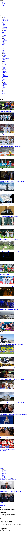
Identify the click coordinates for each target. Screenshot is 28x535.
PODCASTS (4, 90)
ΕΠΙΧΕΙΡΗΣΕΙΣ (5, 27)
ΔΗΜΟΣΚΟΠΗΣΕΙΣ (5, 54)
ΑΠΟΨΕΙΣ (3, 44)
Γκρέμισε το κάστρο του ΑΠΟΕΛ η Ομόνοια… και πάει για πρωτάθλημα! (10, 146)
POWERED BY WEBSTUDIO (12, 479)
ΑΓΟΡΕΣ (4, 61)
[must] (2, 471)
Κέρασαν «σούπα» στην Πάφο (4, 169)
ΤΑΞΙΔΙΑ (4, 42)
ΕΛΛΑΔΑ (4, 23)
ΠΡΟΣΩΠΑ (4, 83)
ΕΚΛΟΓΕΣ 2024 (5, 53)
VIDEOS (3, 91)
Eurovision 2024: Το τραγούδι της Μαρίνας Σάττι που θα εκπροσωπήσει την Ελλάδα (12, 379)
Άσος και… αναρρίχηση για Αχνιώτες (5, 111)
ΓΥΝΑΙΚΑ (4, 41)
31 (2, 450)
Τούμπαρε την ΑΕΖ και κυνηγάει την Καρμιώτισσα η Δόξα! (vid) (9, 239)
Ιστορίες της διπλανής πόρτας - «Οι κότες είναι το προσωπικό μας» (9, 251)
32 (3, 450)
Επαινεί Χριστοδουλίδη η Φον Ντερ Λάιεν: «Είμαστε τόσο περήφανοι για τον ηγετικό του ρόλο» (13, 414)
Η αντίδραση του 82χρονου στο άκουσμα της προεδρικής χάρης (9, 367)
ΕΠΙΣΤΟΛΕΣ (3, 93)
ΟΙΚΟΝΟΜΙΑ (4, 59)
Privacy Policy (8, 478)
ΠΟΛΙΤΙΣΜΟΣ (3, 33)
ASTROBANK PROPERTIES (6, 62)
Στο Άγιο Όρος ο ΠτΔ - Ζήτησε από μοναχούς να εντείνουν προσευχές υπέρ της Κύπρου (12, 181)
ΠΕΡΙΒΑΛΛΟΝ (5, 84)
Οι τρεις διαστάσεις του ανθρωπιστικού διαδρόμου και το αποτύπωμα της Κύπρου (11, 344)
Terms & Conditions (4, 478)
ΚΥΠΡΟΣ (3, 50)
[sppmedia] (1, 468)
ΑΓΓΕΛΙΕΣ (3, 74)
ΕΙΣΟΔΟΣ (3, 48)
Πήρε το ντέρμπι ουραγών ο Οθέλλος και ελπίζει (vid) (7, 134)
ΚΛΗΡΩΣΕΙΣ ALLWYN (6, 58)
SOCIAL (4, 39)
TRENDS (4, 63)
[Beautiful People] (4, 473)
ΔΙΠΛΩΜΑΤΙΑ (4, 55)
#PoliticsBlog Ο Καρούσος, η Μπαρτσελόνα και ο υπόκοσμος (10, 491)
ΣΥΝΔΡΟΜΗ (1, 526)
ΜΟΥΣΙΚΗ (4, 35)
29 (1, 450)
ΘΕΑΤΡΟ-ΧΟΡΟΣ (5, 34)
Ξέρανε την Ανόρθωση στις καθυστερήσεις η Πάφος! (7, 286)
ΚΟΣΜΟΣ (3, 32)
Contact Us (14, 478)
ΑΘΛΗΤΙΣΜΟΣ (3, 22)
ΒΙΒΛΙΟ (4, 36)
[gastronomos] (3, 476)
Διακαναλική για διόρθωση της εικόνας (5, 437)
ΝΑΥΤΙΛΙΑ (4, 64)
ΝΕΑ (3, 38)
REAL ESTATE (5, 26)
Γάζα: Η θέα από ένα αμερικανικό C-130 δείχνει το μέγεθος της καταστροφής (11, 204)
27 (0, 450)
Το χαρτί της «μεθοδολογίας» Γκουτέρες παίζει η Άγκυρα (10, 503)
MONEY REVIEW (5, 28)
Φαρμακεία (3, 5)
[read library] (3, 477)
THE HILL (4, 45)
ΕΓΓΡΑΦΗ (1, 517)
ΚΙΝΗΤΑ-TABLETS (5, 78)
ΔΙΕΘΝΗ (4, 24)
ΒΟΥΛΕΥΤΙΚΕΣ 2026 (5, 19)
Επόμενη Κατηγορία (2, 505)
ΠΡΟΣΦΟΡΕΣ (3, 92)
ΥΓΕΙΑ (4, 51)
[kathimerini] (3, 472)
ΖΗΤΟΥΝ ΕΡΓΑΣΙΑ (5, 76)
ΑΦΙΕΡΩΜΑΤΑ (3, 80)
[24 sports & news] (4, 470)
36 (5, 450)
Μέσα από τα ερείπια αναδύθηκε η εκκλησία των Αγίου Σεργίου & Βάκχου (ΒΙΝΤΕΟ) (12, 402)
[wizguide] (3, 474)
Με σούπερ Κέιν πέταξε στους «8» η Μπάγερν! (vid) (7, 449)
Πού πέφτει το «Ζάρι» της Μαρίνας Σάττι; (6, 332)
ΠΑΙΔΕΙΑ (4, 17)
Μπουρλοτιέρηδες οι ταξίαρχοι (4, 274)
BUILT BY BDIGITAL (2, 479)
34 (4, 450)
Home (2, 2)
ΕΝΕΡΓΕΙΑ (4, 30)
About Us (11, 478)
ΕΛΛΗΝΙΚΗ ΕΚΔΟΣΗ (4, 3)
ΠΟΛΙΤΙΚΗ (3, 18)
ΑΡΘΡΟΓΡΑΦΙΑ (5, 72)
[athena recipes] (3, 475)
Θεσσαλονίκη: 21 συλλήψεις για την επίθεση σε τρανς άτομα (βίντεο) (9, 309)
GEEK (2, 37)
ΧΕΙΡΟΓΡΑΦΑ (4, 71)
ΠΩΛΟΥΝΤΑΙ (4, 75)
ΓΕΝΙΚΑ (4, 82)
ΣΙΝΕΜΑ (4, 68)
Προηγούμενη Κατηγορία (3, 492)
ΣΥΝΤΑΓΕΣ (4, 43)
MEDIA (2, 88)
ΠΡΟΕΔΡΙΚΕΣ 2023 (5, 20)
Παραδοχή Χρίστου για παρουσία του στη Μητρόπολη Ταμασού (9, 216)
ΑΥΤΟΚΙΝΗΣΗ (5, 40)
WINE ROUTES (5, 89)
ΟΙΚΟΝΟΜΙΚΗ (3, 25)
